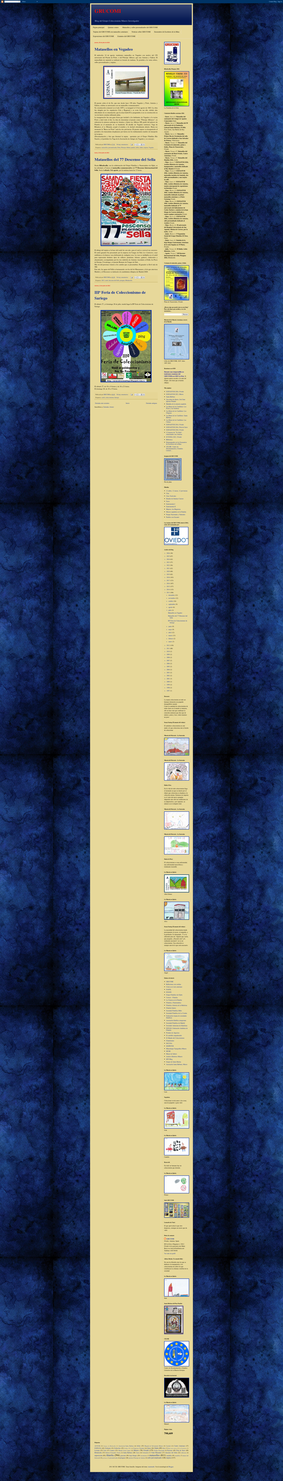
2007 (168, 660)
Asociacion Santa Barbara (126, 1446)
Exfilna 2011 (127, 1448)
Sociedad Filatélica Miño (174, 1011)
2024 (168, 559)
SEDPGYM (170, 1046)
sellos (137, 147)
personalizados (112, 147)
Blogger (170, 1467)
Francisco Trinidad (138, 1448)
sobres (141, 147)
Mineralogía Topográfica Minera (176, 1049)
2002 (168, 675)
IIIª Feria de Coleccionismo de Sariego (177, 622)
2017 (168, 580)
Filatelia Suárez (171, 1008)
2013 (103, 280)
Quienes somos (113, 27)
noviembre (172, 598)
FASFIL (168, 989)
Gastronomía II (171, 506)
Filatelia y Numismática (173, 1003)
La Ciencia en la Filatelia (174, 1000)
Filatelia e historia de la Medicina (176, 1005)
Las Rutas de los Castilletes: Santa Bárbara (176, 416)
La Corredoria (183, 1448)
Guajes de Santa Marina (173, 1062)
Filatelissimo (170, 1041)
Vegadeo (151, 147)
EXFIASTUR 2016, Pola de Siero (177, 427)
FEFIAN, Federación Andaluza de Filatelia (177, 1029)
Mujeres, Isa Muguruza (173, 509)
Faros (168, 501)
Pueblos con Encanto (172, 517)
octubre (171, 601)
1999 (168, 685)
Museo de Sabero (171, 1054)
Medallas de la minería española (176, 404)
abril (170, 632)
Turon (137, 1453)
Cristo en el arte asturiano (174, 987)
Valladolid (145, 1453)
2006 (168, 663)
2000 (168, 682)
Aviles (138, 1446)
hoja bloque (133, 1455)
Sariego (117, 397)
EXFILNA (98, 1448)
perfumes (104, 1458)
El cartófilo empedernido (174, 1035)
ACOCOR (97, 1446)
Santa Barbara (127, 1453)
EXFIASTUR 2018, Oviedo (175, 430)
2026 (168, 553)
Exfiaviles (117, 1448)
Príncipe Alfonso (126, 147)
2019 (168, 574)
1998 (168, 688)
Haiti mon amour (172, 1448)
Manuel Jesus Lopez (124, 1450)
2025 (168, 556)
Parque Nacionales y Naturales (175, 514)
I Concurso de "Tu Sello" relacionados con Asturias (174, 433)
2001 (168, 679)
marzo (170, 635)
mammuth (151, 1467)
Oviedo (146, 1450)
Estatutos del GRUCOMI (126, 36)
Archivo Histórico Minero (174, 1056)
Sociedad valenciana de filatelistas (176, 1026)
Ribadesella (128, 280)
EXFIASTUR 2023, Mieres (174, 394)
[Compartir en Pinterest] (144, 145)
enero (170, 641)
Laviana (97, 1450)
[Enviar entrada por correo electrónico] (131, 144)
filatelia (110, 1455)
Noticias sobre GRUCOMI (141, 32)
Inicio (127, 403)
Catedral (168, 1446)
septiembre (172, 604)
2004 (168, 669)
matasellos (105, 147)
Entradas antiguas (151, 403)
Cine (167, 493)
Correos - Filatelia (172, 997)
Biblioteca (169, 440)
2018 (168, 577)
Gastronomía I (170, 504)
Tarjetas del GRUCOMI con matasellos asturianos (110, 32)
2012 (168, 645)
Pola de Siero (180, 1450)
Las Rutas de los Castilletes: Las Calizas (176, 421)
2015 (168, 586)
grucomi (123, 1455)
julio (170, 610)
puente (133, 147)
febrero (170, 638)
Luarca (112, 1450)
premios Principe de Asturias (137, 1458)
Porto (119, 147)
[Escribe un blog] (137, 145)
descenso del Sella (114, 280)
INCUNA (169, 1043)
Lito (104, 1450)
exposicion (98, 1455)
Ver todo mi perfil (169, 1253)
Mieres (136, 1450)
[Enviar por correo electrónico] (135, 145)
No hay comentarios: (123, 144)
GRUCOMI (108, 11)
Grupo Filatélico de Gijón (174, 995)
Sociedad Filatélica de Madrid (175, 1023)
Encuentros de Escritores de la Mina (166, 32)
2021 (168, 568)
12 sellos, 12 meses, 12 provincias (176, 491)
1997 (168, 691)
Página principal (98, 27)
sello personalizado (154, 1457)
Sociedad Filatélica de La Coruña (176, 1013)
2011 (168, 648)
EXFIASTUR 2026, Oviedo (175, 391)
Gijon (149, 1448)
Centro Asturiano (179, 1446)
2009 (168, 654)
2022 (168, 565)
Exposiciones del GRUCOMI (103, 36)
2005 (168, 666)
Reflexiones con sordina (173, 984)
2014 (168, 589)
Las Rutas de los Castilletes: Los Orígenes (176, 412)
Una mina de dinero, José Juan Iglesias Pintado (175, 400)
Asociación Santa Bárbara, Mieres (176, 1064)
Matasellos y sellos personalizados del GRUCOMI (140, 27)
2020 (168, 571)
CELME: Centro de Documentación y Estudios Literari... (174, 449)
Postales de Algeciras (172, 1033)
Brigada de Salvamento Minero (154, 1446)
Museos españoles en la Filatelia (176, 512)
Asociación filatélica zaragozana (176, 1020)
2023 (168, 562)
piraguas (122, 280)
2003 (168, 672)
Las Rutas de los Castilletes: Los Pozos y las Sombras (176, 408)
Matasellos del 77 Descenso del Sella (125, 159)
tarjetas (146, 147)
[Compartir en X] (140, 145)
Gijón (156, 1448)
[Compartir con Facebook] (142, 145)
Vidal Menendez (156, 1453)
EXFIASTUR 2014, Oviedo (175, 424)
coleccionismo (110, 397)
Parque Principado (159, 1450)
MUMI (168, 1051)
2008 (168, 657)
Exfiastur (108, 1448)
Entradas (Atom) (108, 407)
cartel (106, 280)
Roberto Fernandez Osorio (113, 1453)
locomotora (144, 1456)
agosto (170, 607)
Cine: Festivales (171, 496)
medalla (168, 1455)
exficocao (183, 1453)
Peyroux (169, 1450)
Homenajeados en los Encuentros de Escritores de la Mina (176, 443)
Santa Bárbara (170, 397)
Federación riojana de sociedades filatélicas (176, 1017)
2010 (168, 651)
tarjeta (168, 1457)
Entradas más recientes (102, 403)
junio (170, 626)
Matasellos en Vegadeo (114, 49)
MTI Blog (169, 1059)
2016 (168, 583)
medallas (177, 1456)
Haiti (164, 1448)
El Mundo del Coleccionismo (175, 1038)
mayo (170, 629)
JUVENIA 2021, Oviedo (174, 437)
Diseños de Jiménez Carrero (175, 499)
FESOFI (168, 992)
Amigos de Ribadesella (109, 1446)
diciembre (171, 595)
